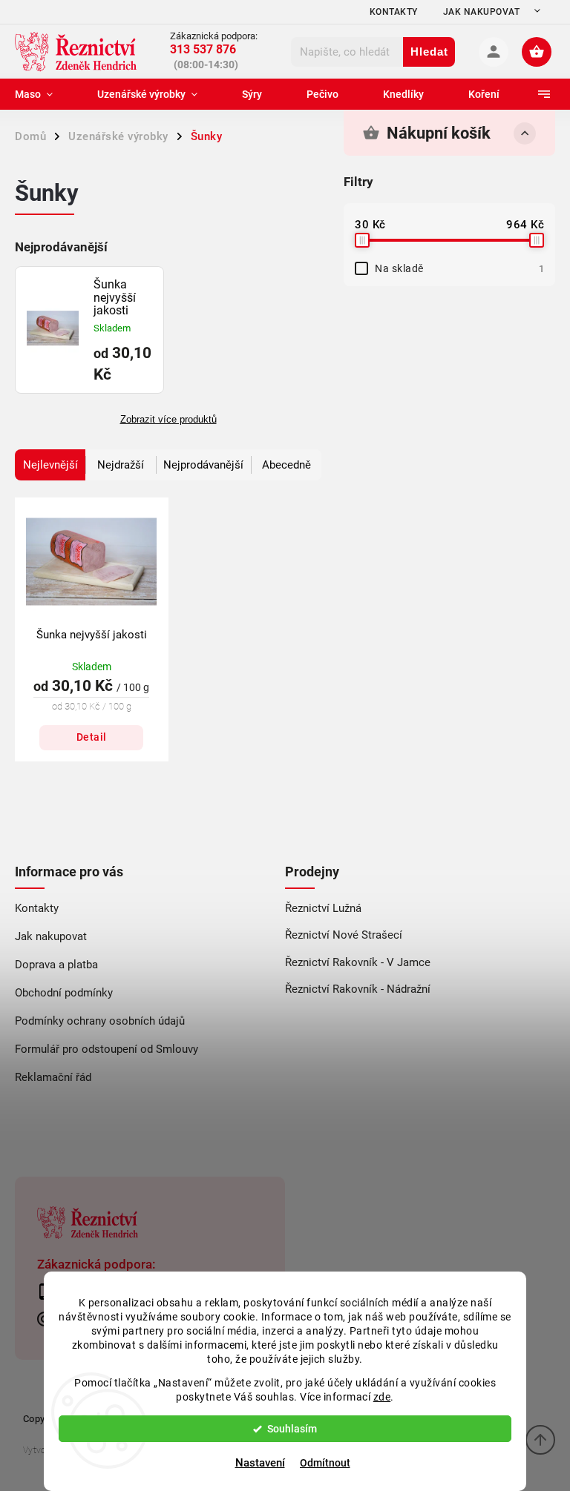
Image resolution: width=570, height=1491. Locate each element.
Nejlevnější (50, 465)
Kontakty (394, 12)
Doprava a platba (56, 964)
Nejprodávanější (203, 465)
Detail (91, 737)
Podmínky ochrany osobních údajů (100, 1021)
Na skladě (459, 268)
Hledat (429, 51)
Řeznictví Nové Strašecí (343, 935)
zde (382, 1397)
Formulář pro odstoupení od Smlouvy (106, 1049)
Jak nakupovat (481, 12)
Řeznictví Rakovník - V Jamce (357, 962)
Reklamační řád (53, 1077)
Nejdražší (120, 465)
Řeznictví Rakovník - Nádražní (357, 989)
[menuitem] (45, 94)
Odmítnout (325, 1463)
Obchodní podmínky (64, 992)
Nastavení (260, 1462)
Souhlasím (292, 1429)
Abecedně (286, 465)
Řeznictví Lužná (323, 908)
